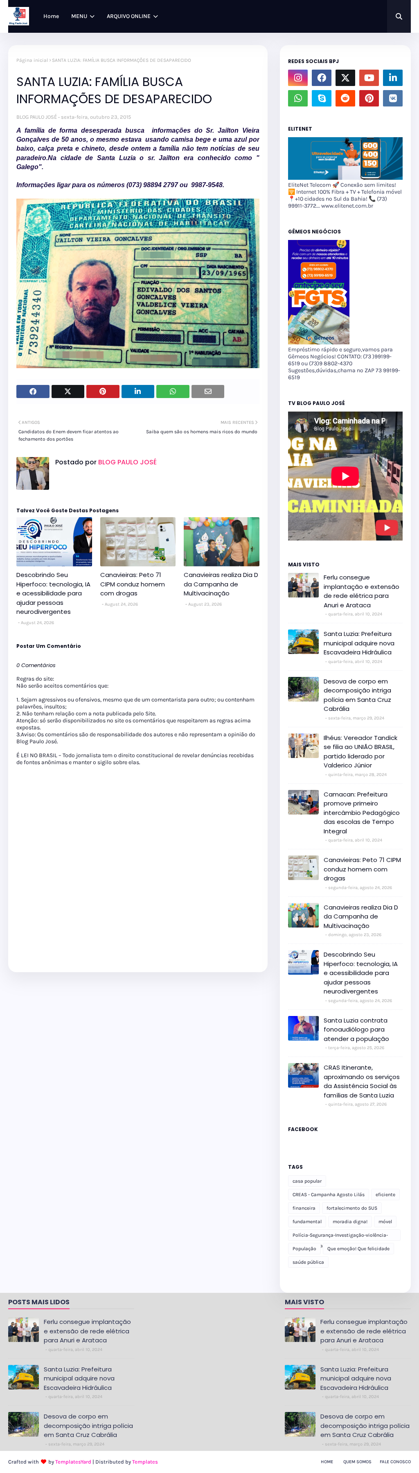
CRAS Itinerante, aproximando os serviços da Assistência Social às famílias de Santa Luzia (362, 1081)
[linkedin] (393, 78)
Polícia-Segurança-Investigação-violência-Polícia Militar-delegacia (340, 1236)
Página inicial (32, 60)
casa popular (307, 1181)
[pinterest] (369, 98)
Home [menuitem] (51, 16)
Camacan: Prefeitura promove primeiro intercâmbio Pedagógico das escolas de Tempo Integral (362, 812)
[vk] (393, 98)
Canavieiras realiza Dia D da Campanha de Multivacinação (221, 583)
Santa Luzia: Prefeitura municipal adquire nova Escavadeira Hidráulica (359, 642)
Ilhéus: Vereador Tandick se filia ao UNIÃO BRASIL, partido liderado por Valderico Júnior (360, 751)
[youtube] (369, 78)
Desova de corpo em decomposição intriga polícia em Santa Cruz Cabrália (357, 695)
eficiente (385, 1194)
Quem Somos (357, 1461)
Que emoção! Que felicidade (358, 1248)
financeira (304, 1208)
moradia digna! (350, 1221)
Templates (145, 1462)
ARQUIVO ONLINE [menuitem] (129, 16)
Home (327, 1461)
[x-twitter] (345, 78)
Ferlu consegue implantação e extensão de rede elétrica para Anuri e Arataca (361, 591)
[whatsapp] (298, 98)
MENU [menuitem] (79, 16)
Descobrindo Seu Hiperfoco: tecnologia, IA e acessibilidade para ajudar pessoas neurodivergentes (53, 593)
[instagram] (298, 78)
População (304, 1248)
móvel (385, 1221)
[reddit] (345, 98)
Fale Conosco (395, 1461)
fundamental (307, 1221)
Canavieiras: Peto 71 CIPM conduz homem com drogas (132, 583)
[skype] (321, 98)
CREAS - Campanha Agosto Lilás (329, 1194)
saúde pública (308, 1262)
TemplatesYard (73, 1462)
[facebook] (321, 78)
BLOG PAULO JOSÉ (36, 117)
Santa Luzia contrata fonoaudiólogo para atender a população (356, 1029)
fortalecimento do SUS (352, 1208)
